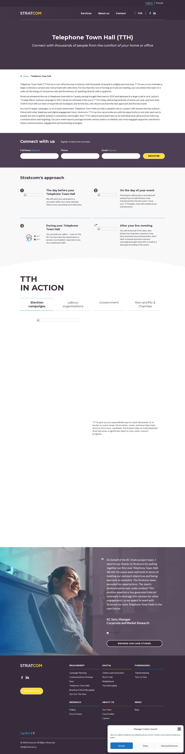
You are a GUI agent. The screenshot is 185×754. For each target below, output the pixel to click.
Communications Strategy (81, 677)
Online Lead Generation (113, 673)
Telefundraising (142, 673)
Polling (72, 709)
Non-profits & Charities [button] (145, 304)
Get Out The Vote (77, 694)
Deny (145, 745)
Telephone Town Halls (79, 685)
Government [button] (109, 302)
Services (86, 13)
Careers (106, 718)
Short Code (107, 677)
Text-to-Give (141, 677)
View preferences (169, 745)
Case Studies (108, 714)
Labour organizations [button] (73, 304)
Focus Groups (75, 714)
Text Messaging (109, 685)
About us (103, 13)
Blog (137, 709)
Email (109, 150)
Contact (121, 13)
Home (26, 76)
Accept (121, 745)
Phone (64, 150)
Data (71, 681)
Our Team (106, 709)
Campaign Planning (78, 673)
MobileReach (108, 681)
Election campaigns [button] (37, 304)
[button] (179, 729)
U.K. (140, 13)
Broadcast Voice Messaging (81, 690)
